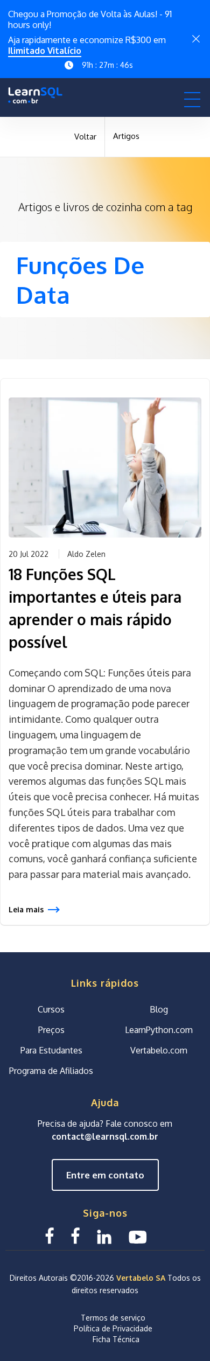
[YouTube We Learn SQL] (138, 1235)
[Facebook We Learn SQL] (75, 1235)
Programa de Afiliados (51, 1070)
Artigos (126, 136)
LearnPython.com (159, 1029)
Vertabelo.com (158, 1049)
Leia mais (26, 909)
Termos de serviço (113, 1317)
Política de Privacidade (113, 1328)
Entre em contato (105, 1174)
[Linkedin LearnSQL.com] (104, 1235)
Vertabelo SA (140, 1277)
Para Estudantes (51, 1049)
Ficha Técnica (116, 1339)
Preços (51, 1029)
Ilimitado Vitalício (44, 50)
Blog (159, 1008)
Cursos (51, 1008)
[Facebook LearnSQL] (49, 1235)
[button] (192, 99)
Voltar (85, 136)
